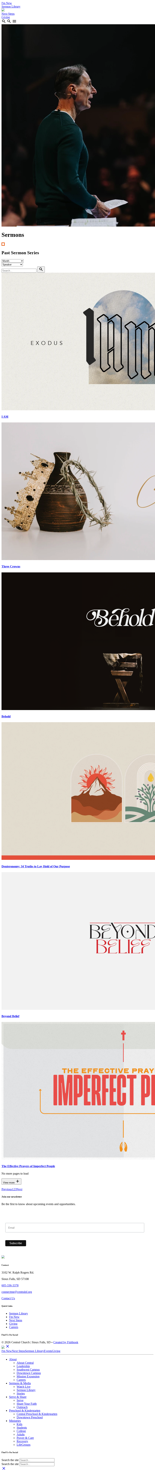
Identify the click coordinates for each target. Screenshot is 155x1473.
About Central (25, 1362)
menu (14, 21)
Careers (13, 1327)
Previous (7, 1189)
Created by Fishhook (65, 1342)
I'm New (7, 3)
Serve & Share (17, 1396)
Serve (20, 1400)
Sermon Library (11, 6)
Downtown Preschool (30, 1417)
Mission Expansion (28, 1376)
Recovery (22, 1441)
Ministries (15, 1420)
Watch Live (23, 1386)
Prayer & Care (25, 1437)
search (4, 21)
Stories (21, 1393)
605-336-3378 (10, 1285)
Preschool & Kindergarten (24, 1410)
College (21, 1431)
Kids (19, 1424)
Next (19, 1189)
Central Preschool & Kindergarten (37, 1414)
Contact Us (8, 1298)
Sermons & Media (20, 1383)
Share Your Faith (27, 1403)
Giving (6, 17)
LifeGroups (23, 1444)
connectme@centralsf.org (17, 1291)
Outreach (22, 1407)
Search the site (10, 1460)
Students (22, 1427)
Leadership (23, 1366)
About (13, 1359)
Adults (21, 1434)
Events (48, 1351)
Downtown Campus (29, 1373)
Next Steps (8, 13)
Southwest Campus (28, 1369)
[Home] (3, 10)
